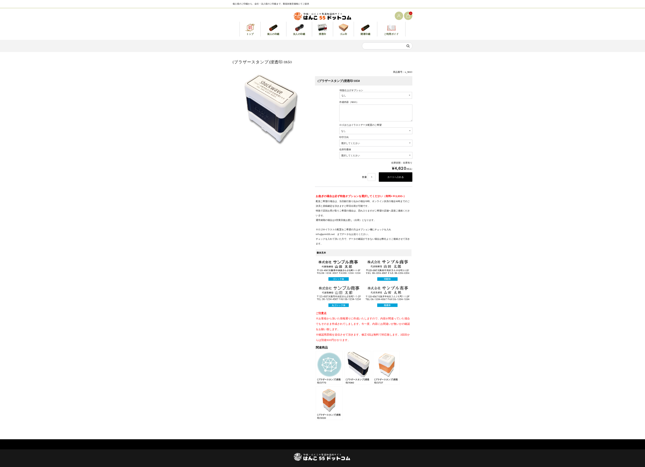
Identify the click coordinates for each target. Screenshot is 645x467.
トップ (250, 34)
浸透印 (322, 34)
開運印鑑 (365, 34)
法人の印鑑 (299, 34)
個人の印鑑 (273, 34)
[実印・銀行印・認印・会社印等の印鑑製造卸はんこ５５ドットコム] (322, 16)
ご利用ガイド (391, 34)
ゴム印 (343, 34)
